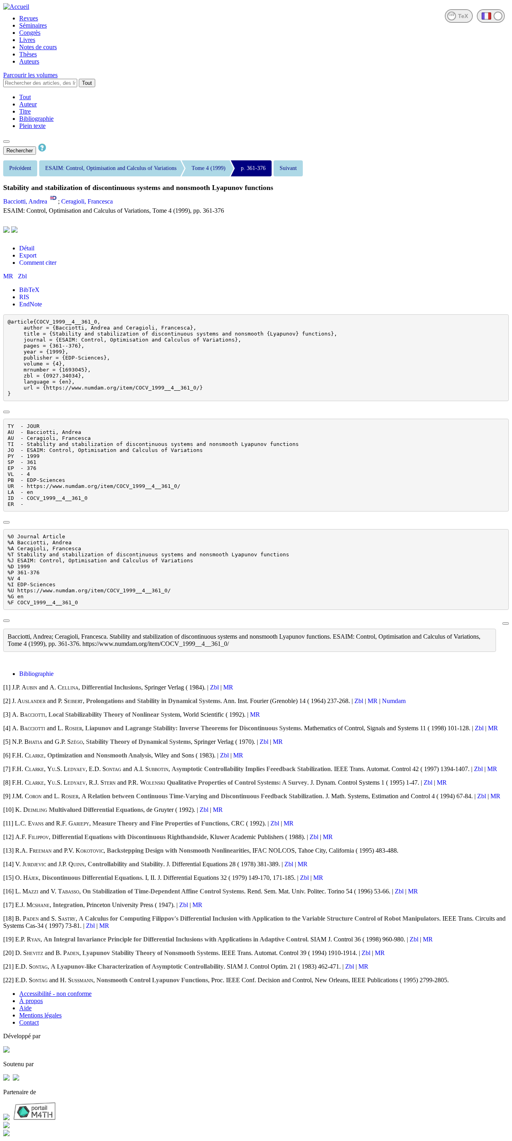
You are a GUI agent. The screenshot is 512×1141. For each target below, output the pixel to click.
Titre (25, 111)
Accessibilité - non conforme (55, 993)
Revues (28, 18)
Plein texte (32, 125)
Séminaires (33, 25)
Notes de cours (38, 47)
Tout (87, 83)
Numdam (394, 700)
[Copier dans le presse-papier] (6, 412)
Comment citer (37, 262)
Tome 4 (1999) (209, 168)
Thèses (28, 54)
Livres (27, 39)
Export (27, 255)
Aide (25, 1008)
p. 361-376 (253, 168)
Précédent (20, 168)
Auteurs (29, 61)
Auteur (28, 104)
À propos (31, 1000)
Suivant (288, 168)
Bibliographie (36, 118)
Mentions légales (40, 1015)
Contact (29, 1022)
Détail (26, 248)
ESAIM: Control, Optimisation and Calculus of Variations (110, 168)
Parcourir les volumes (30, 75)
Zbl (22, 276)
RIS (24, 297)
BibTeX (29, 289)
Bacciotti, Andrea (25, 201)
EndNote (30, 304)
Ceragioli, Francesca (87, 201)
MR (9, 276)
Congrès (29, 32)
